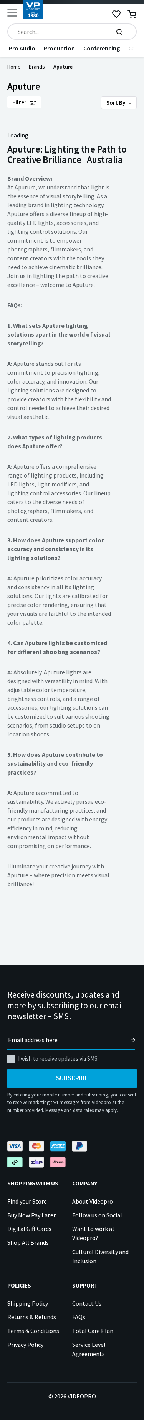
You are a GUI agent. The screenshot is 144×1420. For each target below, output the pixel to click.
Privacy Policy (25, 1344)
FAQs (78, 1317)
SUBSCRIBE (72, 1078)
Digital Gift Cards (29, 1228)
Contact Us (86, 1303)
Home (14, 66)
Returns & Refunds (31, 1317)
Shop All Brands (28, 1242)
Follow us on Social (97, 1215)
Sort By (116, 102)
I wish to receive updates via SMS (58, 1058)
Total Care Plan (92, 1330)
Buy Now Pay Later (31, 1215)
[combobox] (72, 32)
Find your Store (27, 1201)
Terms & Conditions (33, 1330)
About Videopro (92, 1201)
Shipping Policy (27, 1303)
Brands (37, 66)
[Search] (119, 32)
